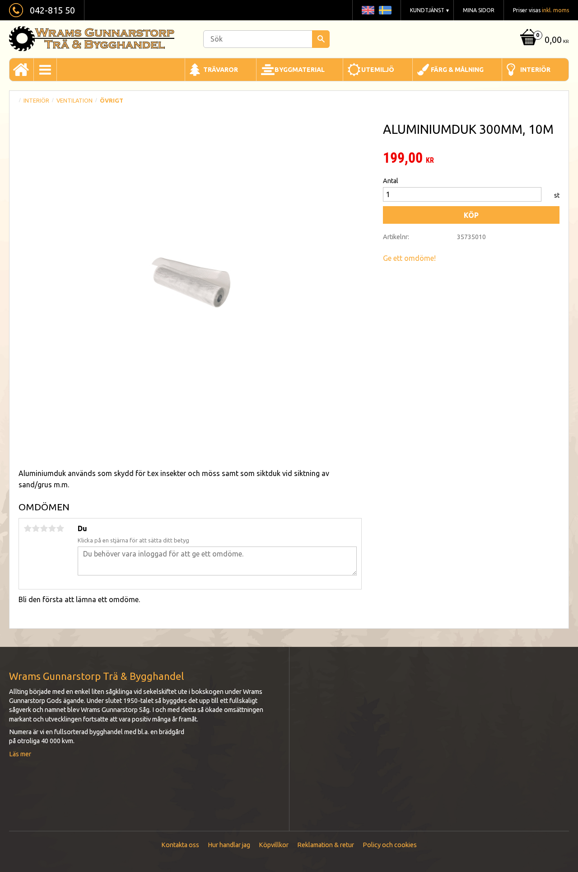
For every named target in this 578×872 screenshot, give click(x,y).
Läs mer (20, 754)
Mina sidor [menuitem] (478, 10)
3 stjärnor (44, 528)
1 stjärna (27, 528)
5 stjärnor (60, 528)
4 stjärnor (52, 528)
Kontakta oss (180, 844)
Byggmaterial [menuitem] (300, 69)
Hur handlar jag (229, 844)
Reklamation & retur (325, 844)
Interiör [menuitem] (535, 69)
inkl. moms (555, 10)
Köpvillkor (274, 844)
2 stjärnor (36, 528)
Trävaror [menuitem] (220, 69)
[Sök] (321, 39)
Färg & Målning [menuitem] (457, 69)
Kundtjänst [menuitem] (427, 10)
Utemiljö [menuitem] (377, 69)
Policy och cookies (390, 844)
